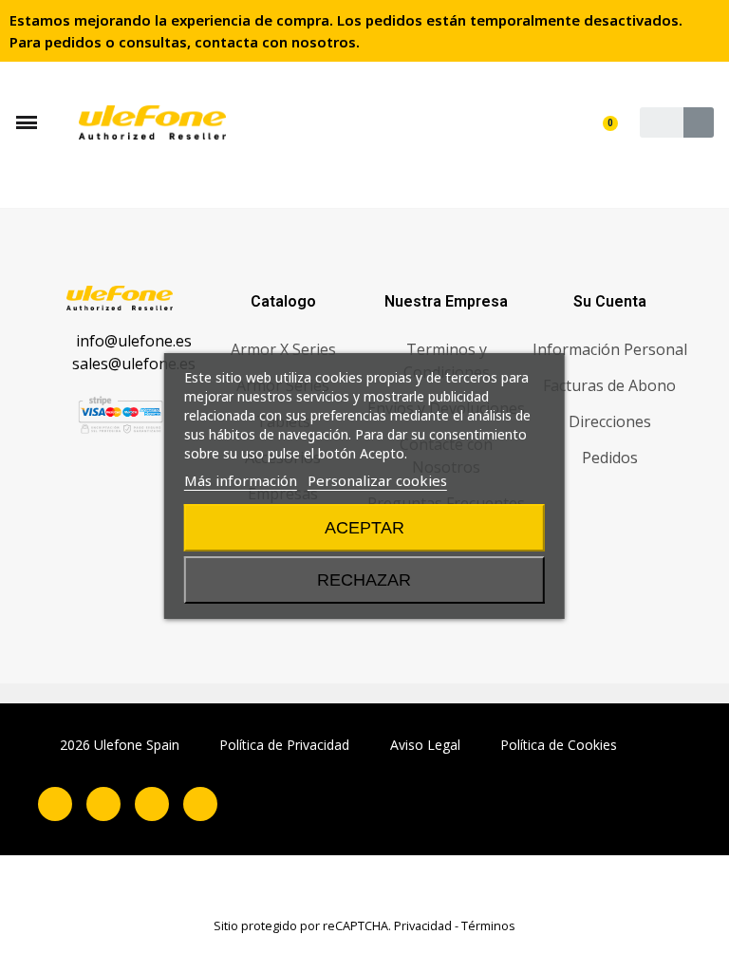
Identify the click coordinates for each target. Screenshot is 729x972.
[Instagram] (103, 804)
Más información (240, 480)
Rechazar (364, 579)
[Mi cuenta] (606, 106)
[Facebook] (55, 804)
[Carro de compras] (604, 137)
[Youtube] (200, 804)
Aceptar (364, 527)
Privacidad (423, 925)
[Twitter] (152, 804)
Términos (488, 925)
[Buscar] (698, 122)
